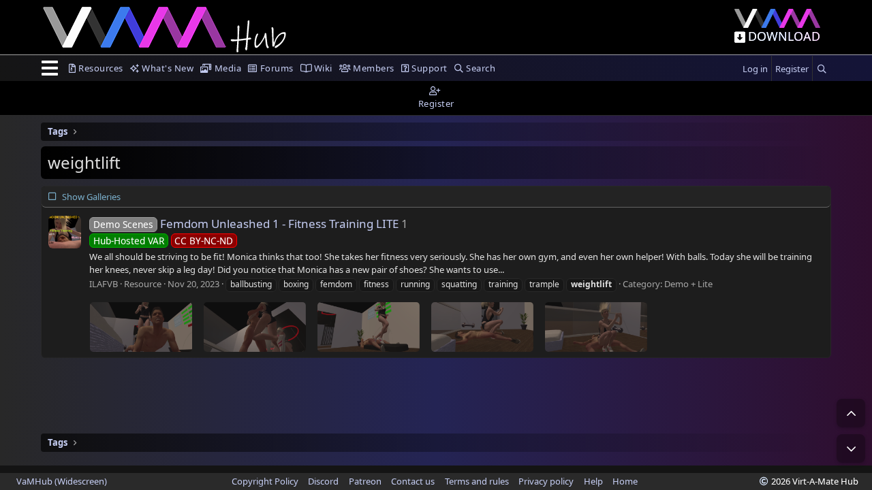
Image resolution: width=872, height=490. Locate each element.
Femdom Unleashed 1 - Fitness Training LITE (246, 223)
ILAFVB (103, 284)
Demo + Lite (688, 284)
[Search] (821, 69)
